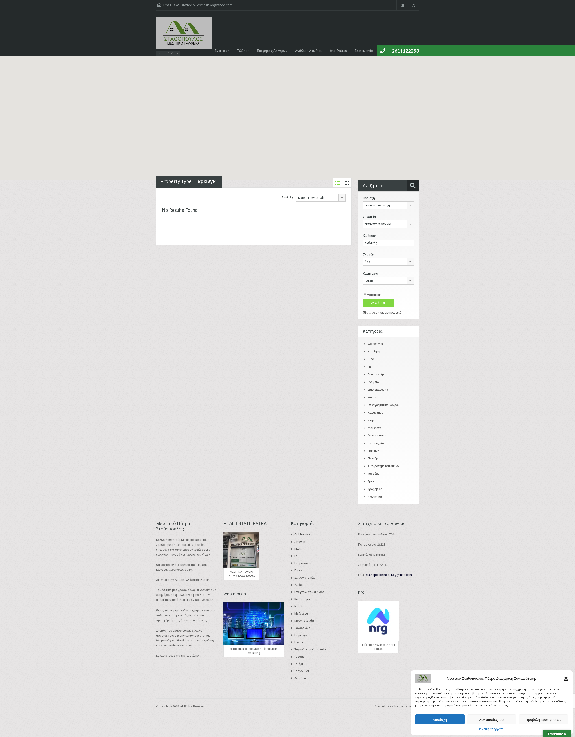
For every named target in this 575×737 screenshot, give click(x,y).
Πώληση (243, 51)
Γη (369, 366)
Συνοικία (369, 217)
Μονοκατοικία (377, 435)
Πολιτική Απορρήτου (491, 729)
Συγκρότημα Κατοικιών (383, 466)
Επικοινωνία (363, 51)
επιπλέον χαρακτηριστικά (383, 312)
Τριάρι (372, 481)
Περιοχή (369, 198)
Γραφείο (373, 382)
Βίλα (371, 359)
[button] (566, 678)
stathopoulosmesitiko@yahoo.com (206, 5)
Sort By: (288, 197)
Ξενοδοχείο (376, 443)
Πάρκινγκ (374, 450)
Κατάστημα (375, 412)
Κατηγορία (370, 273)
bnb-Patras (338, 51)
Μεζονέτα (374, 428)
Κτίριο (372, 420)
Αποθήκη (374, 351)
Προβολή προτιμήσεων (543, 719)
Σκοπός (368, 254)
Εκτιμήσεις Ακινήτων (272, 51)
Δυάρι (372, 397)
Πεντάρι (373, 458)
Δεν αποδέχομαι (491, 719)
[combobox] (321, 198)
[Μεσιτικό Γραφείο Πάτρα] (184, 35)
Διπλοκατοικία (378, 389)
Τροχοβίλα (375, 489)
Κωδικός (369, 236)
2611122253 (405, 50)
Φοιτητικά (375, 496)
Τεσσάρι (373, 473)
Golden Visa (376, 343)
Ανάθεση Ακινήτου (308, 51)
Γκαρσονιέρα (377, 374)
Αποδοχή (440, 719)
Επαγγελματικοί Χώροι (383, 405)
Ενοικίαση (221, 51)
